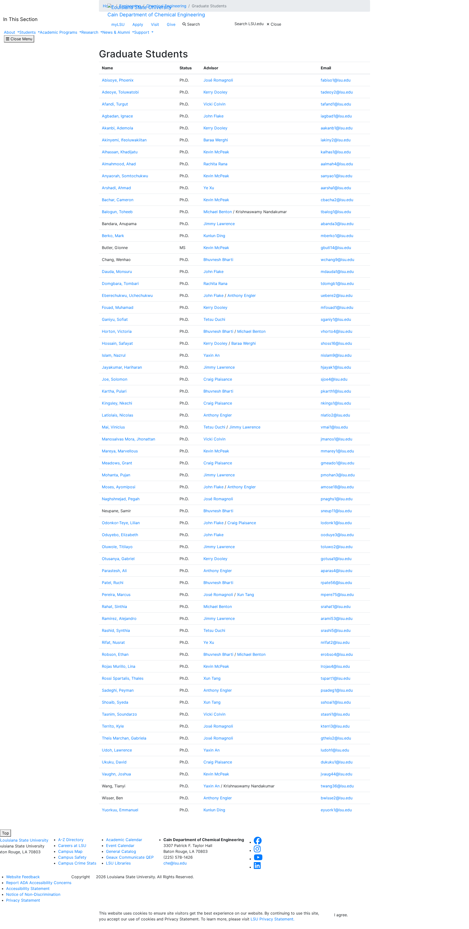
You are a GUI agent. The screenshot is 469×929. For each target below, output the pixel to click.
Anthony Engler (241, 295)
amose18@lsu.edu (337, 486)
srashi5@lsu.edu (336, 630)
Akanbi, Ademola (117, 127)
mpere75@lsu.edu (337, 594)
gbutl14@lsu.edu (336, 247)
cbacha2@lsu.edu (337, 199)
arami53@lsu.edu (336, 618)
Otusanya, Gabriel (118, 558)
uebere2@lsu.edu (336, 295)
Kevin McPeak (216, 151)
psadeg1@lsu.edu (337, 690)
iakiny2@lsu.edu (336, 139)
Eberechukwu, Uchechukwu (127, 295)
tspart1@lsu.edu (335, 678)
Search (193, 24)
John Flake (213, 116)
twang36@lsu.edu (337, 785)
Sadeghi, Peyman (118, 690)
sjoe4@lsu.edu (334, 379)
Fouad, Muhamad (117, 307)
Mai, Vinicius (113, 427)
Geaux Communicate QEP (130, 857)
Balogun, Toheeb (117, 211)
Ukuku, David (114, 762)
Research (90, 32)
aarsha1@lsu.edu (336, 187)
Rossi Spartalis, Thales (122, 678)
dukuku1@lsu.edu (336, 762)
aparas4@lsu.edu (336, 570)
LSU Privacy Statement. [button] (272, 919)
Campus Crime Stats (77, 863)
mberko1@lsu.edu (337, 235)
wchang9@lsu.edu (337, 259)
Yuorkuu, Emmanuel (120, 809)
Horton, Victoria (117, 331)
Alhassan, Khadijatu (120, 151)
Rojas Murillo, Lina (118, 666)
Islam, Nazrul (114, 355)
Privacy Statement (23, 900)
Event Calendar (120, 845)
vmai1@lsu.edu (334, 427)
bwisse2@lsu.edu (336, 797)
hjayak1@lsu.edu (336, 367)
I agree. (341, 914)
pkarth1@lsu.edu (336, 391)
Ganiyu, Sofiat (115, 319)
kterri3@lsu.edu (335, 726)
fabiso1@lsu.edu (336, 80)
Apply (137, 24)
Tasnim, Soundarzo (119, 714)
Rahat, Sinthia (114, 606)
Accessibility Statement (28, 888)
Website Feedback (23, 876)
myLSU (118, 24)
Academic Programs (59, 32)
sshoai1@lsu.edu (336, 702)
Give (171, 24)
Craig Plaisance (217, 379)
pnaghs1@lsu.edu (336, 498)
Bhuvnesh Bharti (218, 259)
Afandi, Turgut (115, 104)
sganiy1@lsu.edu (336, 319)
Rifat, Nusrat (113, 642)
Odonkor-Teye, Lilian (121, 522)
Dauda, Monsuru (117, 271)
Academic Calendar (124, 839)
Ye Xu (208, 187)
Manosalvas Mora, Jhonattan (128, 439)
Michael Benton (217, 211)
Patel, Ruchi (112, 582)
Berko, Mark (113, 235)
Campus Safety (72, 857)
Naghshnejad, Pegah (120, 498)
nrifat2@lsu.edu (335, 642)
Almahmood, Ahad (119, 163)
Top (5, 833)
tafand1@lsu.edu (336, 104)
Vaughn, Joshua (116, 774)
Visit (155, 24)
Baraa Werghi (215, 139)
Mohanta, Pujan (116, 474)
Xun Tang (245, 594)
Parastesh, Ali (114, 570)
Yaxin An (211, 355)
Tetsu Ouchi (214, 319)
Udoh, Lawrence (117, 750)
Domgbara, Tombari (120, 283)
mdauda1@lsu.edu (337, 271)
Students (28, 32)
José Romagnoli (218, 80)
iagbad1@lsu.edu (336, 116)
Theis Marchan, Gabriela (124, 738)
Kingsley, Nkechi (117, 403)
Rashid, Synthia (116, 630)
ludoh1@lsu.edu (335, 750)
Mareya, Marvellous (120, 451)
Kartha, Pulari (114, 391)
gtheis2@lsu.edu (336, 738)
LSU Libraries (118, 863)
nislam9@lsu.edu (336, 355)
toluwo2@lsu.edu (336, 546)
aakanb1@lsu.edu (336, 127)
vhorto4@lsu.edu (336, 331)
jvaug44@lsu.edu (336, 774)
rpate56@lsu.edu (336, 582)
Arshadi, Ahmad (116, 187)
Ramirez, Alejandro (119, 618)
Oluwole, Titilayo (117, 546)
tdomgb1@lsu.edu (337, 283)
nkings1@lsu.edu (336, 403)
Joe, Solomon (114, 379)
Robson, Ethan (115, 654)
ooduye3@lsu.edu (337, 534)
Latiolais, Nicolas (117, 415)
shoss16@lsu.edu (336, 343)
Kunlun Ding (214, 235)
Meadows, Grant (117, 462)
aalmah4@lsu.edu (337, 163)
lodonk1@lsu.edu (336, 522)
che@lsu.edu (175, 863)
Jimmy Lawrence (219, 223)
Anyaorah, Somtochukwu (125, 175)
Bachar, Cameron (117, 199)
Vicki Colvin (214, 104)
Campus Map (70, 851)
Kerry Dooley (215, 92)
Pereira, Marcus (116, 594)
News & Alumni (116, 32)
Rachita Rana (215, 163)
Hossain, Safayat (117, 343)
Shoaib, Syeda (115, 702)
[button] (258, 842)
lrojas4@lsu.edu (335, 666)
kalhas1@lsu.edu (336, 151)
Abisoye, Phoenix (118, 80)
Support (142, 32)
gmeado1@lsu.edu (337, 462)
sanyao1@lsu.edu (336, 175)
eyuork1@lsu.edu (336, 809)
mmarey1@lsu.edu (337, 451)
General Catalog (121, 851)
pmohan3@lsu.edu (338, 474)
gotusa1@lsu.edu (336, 558)
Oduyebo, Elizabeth (120, 534)
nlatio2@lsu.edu (335, 415)
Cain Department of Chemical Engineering (156, 15)
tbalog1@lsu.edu (336, 211)
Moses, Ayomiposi (118, 486)
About (10, 32)
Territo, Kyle (113, 726)
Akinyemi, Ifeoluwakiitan (124, 139)
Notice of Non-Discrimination (33, 894)
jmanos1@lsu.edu (336, 439)
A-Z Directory (71, 839)
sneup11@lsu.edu (336, 510)
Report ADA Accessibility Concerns (38, 882)
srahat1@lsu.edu (336, 606)
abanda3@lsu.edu (337, 223)
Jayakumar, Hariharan (122, 367)
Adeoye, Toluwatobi (120, 92)
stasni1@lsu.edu (335, 714)
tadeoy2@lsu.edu (337, 92)
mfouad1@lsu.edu (337, 307)
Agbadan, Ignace (117, 116)
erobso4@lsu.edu (337, 654)
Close (275, 24)
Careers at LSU (72, 845)
